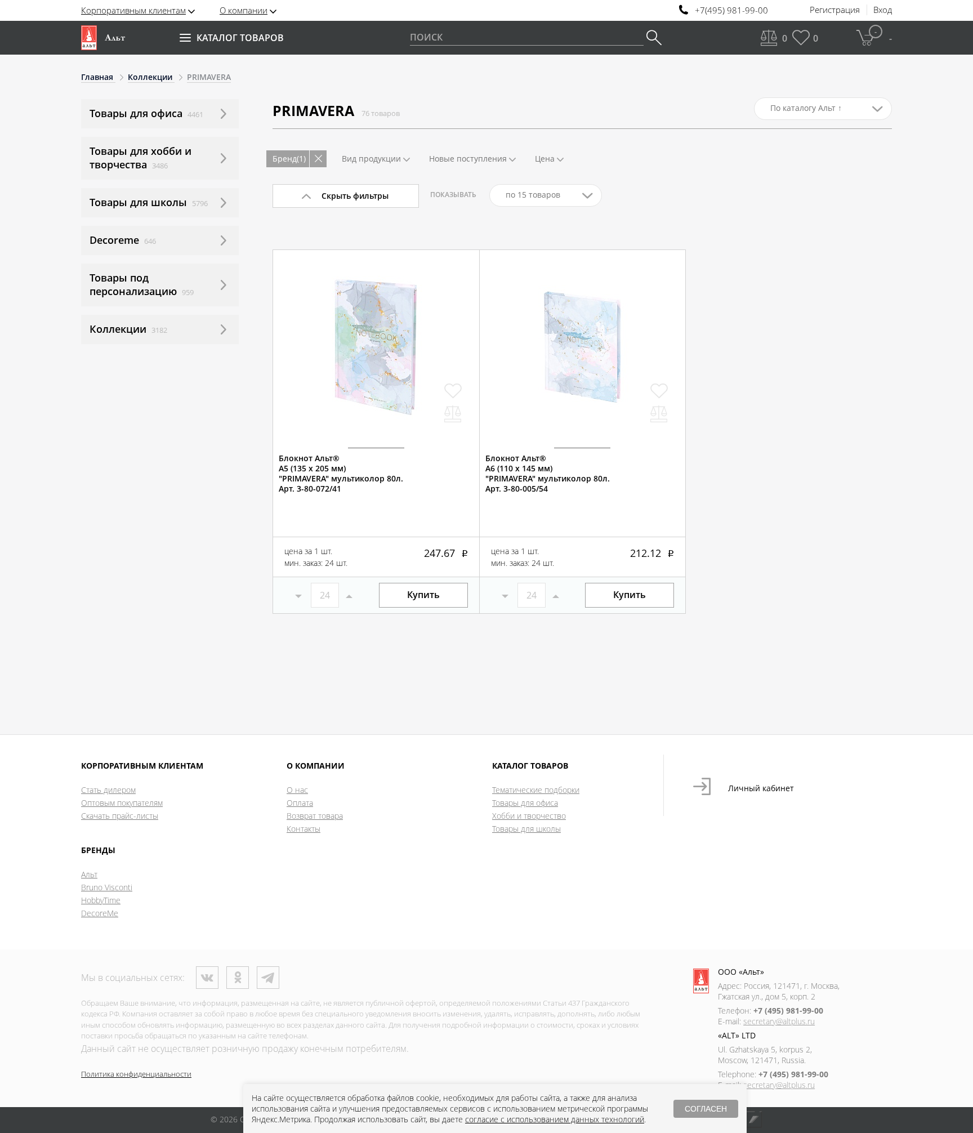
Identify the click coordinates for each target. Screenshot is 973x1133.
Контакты (303, 828)
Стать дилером (108, 789)
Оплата (300, 802)
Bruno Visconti (106, 887)
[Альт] (103, 37)
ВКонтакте (207, 977)
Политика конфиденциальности (136, 1074)
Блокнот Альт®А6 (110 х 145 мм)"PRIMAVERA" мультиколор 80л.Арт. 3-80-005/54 (547, 473)
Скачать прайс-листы (119, 815)
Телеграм (268, 977)
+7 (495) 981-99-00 (788, 1010)
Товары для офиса (525, 802)
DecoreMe (99, 913)
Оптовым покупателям (122, 802)
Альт (89, 874)
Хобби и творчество (529, 815)
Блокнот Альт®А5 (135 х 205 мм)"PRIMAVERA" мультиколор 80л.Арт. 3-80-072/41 (341, 473)
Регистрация (835, 10)
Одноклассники (237, 977)
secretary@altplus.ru (779, 1021)
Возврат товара (315, 815)
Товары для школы (526, 828)
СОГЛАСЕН (706, 1108)
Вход (882, 10)
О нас (297, 789)
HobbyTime (100, 900)
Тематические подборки (535, 789)
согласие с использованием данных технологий (554, 1119)
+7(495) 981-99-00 (731, 10)
